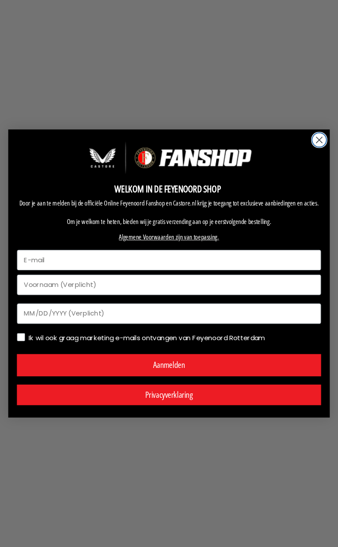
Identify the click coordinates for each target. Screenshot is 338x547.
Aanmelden (169, 365)
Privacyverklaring (169, 394)
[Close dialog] (319, 140)
